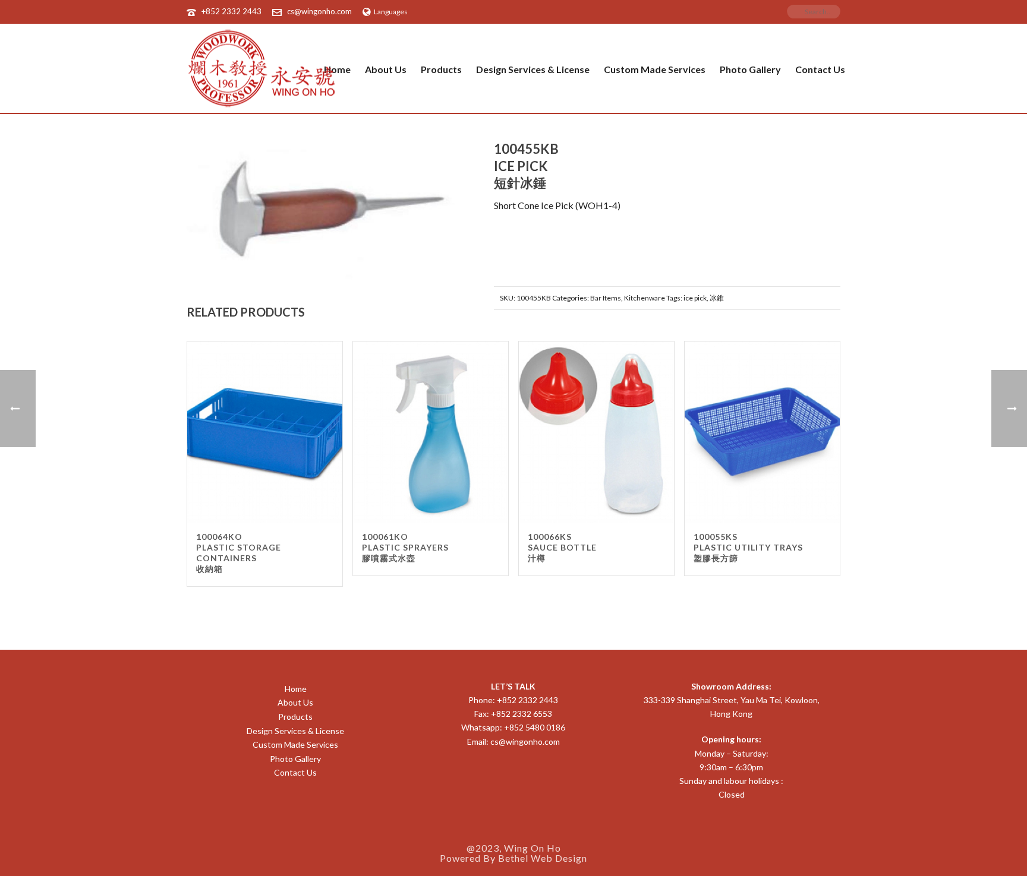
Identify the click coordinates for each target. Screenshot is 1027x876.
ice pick (695, 297)
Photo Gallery (750, 69)
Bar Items (605, 297)
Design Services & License (533, 69)
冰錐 (717, 297)
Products (441, 69)
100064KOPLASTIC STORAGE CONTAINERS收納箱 (238, 553)
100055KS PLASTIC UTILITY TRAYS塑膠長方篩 (748, 547)
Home (296, 689)
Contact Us (820, 69)
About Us (386, 69)
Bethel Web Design (542, 858)
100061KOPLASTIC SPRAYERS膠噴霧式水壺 (405, 547)
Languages (391, 11)
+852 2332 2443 (231, 11)
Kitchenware (644, 297)
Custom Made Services (654, 69)
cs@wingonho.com (319, 11)
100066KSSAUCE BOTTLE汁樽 (562, 547)
